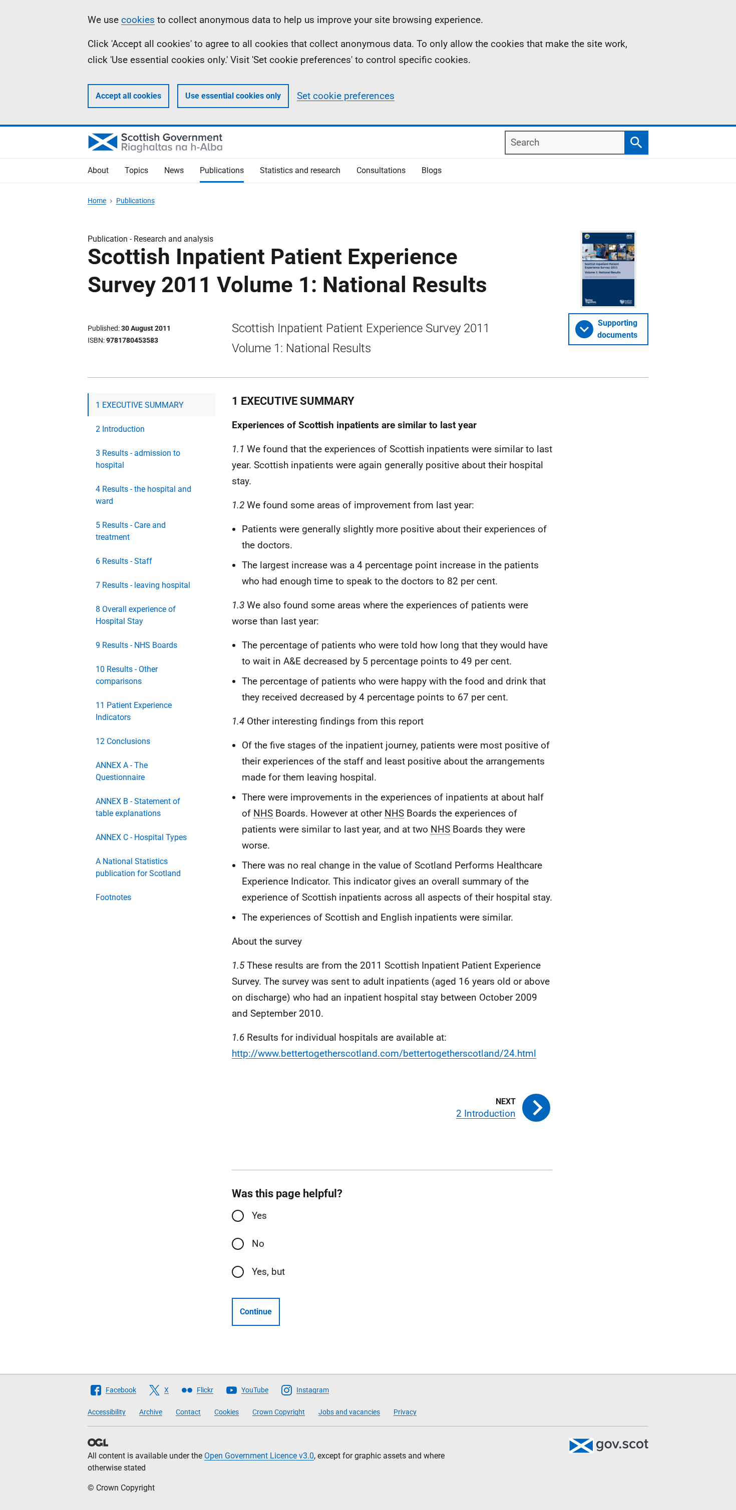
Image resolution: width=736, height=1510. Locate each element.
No (258, 1243)
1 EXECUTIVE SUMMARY (140, 405)
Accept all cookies (128, 96)
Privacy (405, 1412)
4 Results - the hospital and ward (143, 495)
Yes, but (268, 1271)
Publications (222, 170)
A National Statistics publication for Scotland (138, 867)
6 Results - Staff (124, 561)
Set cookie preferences (346, 96)
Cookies (226, 1412)
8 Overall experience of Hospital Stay (136, 615)
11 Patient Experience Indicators (134, 711)
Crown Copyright (278, 1412)
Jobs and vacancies (349, 1412)
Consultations (381, 170)
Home (97, 201)
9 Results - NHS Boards (136, 645)
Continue (256, 1311)
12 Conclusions (123, 741)
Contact (188, 1412)
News (174, 170)
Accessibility (107, 1412)
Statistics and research (300, 170)
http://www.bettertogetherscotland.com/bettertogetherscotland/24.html (384, 1053)
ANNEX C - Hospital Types (141, 837)
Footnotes (113, 897)
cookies (138, 20)
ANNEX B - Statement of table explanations (138, 807)
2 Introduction (120, 429)
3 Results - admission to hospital (138, 459)
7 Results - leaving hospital (143, 585)
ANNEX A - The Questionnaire (122, 771)
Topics (136, 170)
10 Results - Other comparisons (127, 675)
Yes (259, 1215)
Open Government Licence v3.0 (259, 1455)
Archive (150, 1412)
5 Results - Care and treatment (131, 531)
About (98, 170)
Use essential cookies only (233, 96)
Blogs (432, 170)
